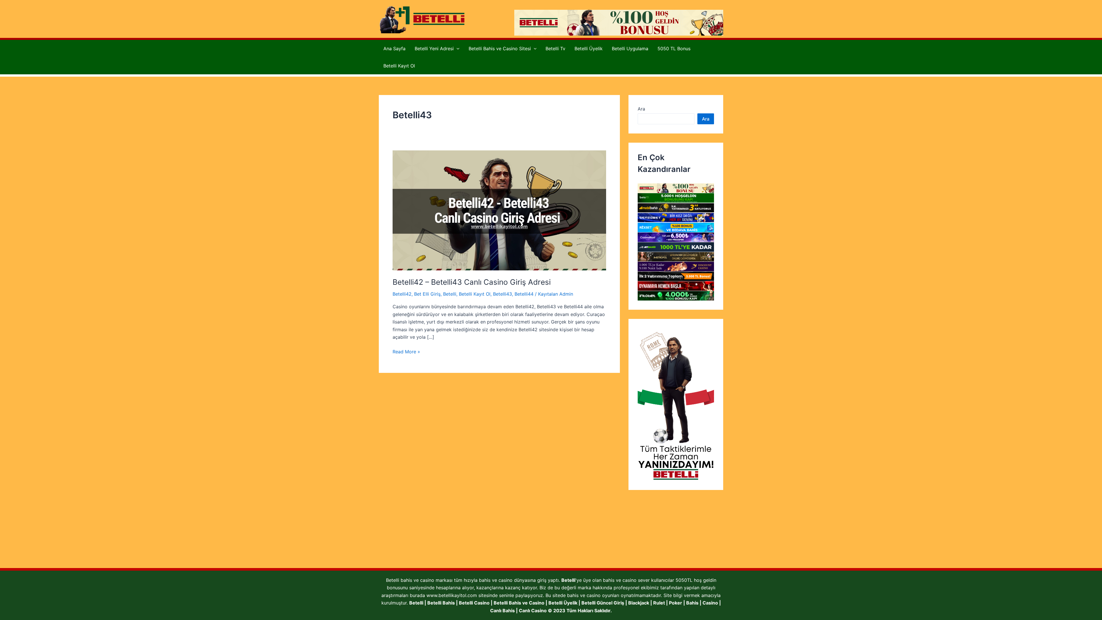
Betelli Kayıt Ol (399, 66)
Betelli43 (502, 294)
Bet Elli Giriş (427, 294)
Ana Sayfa (394, 48)
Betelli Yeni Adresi (434, 48)
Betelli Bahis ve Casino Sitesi (500, 48)
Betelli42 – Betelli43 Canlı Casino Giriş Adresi (473, 282)
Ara (641, 109)
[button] (456, 48)
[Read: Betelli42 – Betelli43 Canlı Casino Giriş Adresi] (499, 210)
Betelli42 (402, 294)
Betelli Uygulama (630, 48)
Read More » (406, 351)
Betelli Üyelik (589, 48)
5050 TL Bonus (673, 48)
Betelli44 (524, 294)
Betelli (449, 294)
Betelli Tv (555, 48)
